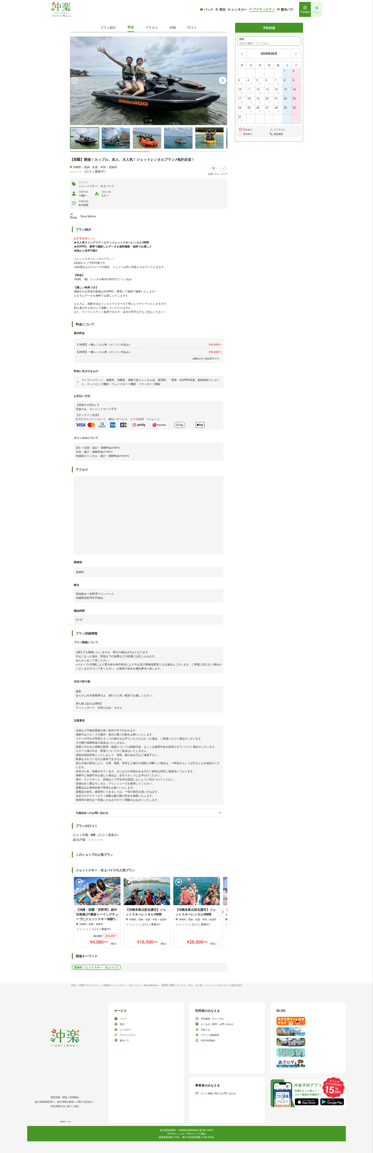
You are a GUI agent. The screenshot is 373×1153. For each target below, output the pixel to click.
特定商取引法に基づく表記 (65, 1106)
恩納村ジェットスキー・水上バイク (121, 985)
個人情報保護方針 (44, 1101)
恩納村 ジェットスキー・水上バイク (96, 967)
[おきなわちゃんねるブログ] (308, 1021)
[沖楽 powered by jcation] (61, 9)
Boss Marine (150, 985)
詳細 (173, 27)
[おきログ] (308, 1063)
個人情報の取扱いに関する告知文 (74, 1101)
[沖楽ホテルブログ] (308, 1031)
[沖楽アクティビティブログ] (308, 1052)
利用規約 (74, 1097)
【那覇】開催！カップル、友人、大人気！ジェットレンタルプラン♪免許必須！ (201, 985)
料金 (131, 27)
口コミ (192, 27)
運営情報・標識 (59, 1097)
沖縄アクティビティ (89, 985)
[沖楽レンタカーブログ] (308, 1042)
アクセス (152, 27)
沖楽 (73, 985)
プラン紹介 (108, 27)
